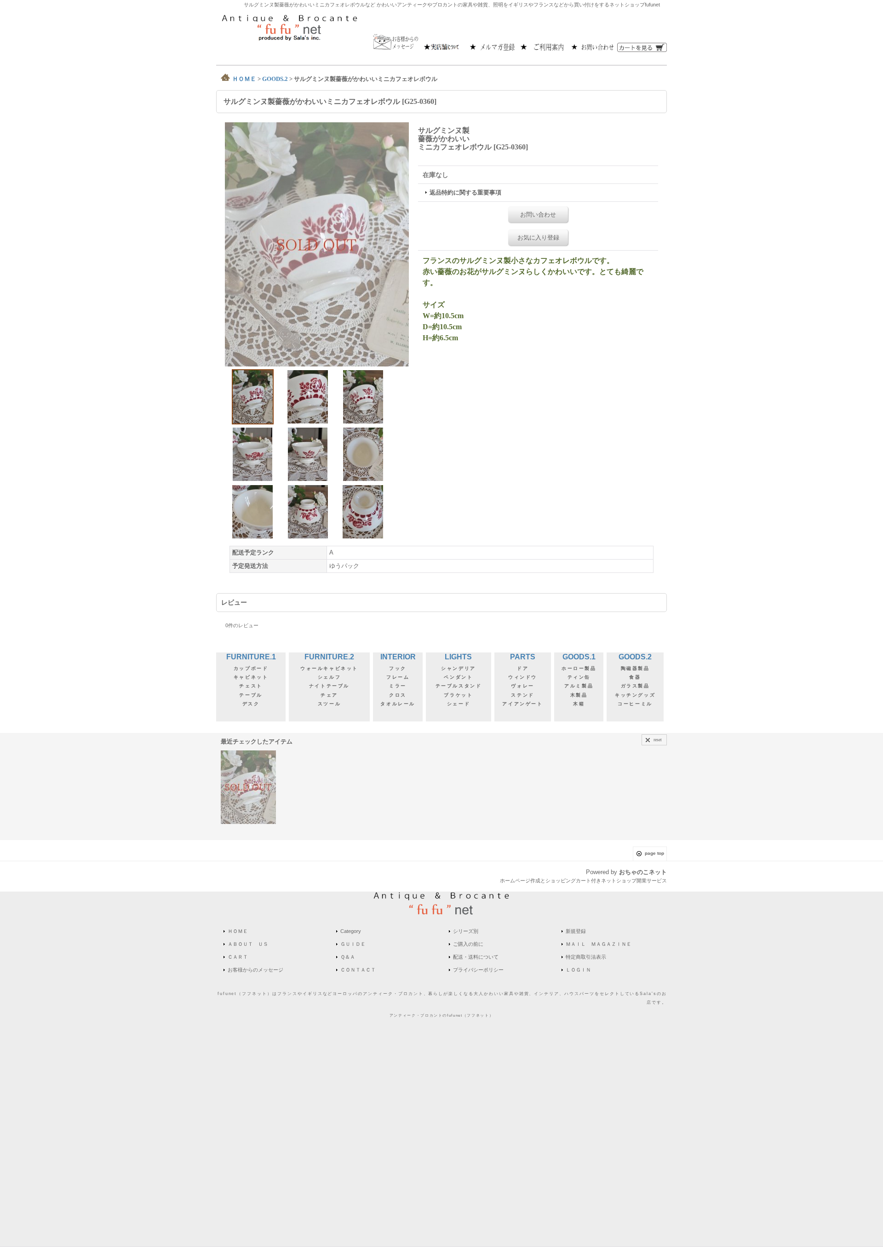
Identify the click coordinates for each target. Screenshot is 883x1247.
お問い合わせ (538, 214)
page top (654, 853)
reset (658, 739)
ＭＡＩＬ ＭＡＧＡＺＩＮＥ (598, 944)
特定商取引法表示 (586, 957)
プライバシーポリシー (478, 969)
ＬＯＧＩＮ (578, 969)
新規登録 (576, 931)
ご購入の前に (468, 944)
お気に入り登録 (538, 237)
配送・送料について (476, 957)
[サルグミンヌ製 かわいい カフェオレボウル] (317, 244)
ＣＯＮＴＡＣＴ (358, 969)
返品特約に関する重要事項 (465, 192)
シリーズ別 (465, 931)
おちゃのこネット (643, 872)
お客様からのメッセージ (255, 969)
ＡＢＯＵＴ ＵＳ (248, 944)
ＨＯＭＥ (238, 931)
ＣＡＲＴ (238, 957)
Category (350, 931)
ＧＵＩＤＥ (353, 944)
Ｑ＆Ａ (347, 957)
